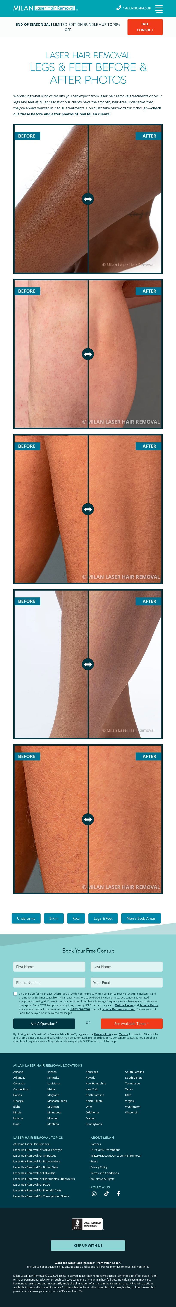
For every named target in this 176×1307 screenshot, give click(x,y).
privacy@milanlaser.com (118, 1009)
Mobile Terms (124, 1005)
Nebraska (92, 1072)
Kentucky (53, 1077)
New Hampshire (96, 1083)
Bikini (53, 918)
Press (94, 1161)
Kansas (52, 1072)
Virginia (130, 1101)
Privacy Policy (149, 1005)
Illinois (17, 1112)
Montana (53, 1124)
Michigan (53, 1107)
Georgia (18, 1101)
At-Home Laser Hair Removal (31, 1144)
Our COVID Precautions (105, 1150)
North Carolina (95, 1095)
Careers (96, 1144)
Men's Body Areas (141, 918)
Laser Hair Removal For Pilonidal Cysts (37, 1190)
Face (76, 918)
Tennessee (132, 1083)
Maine (51, 1089)
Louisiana (53, 1083)
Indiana (18, 1118)
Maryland (53, 1095)
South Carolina (134, 1072)
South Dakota (134, 1077)
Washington (133, 1107)
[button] (158, 9)
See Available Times (131, 1023)
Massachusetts (57, 1101)
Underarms (26, 918)
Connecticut (21, 1089)
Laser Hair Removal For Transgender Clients (41, 1196)
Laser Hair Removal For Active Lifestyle (37, 1150)
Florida (17, 1095)
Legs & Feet (103, 918)
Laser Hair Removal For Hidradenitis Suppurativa (44, 1179)
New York (92, 1089)
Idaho (17, 1107)
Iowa (16, 1124)
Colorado (19, 1083)
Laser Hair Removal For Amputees (34, 1155)
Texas (129, 1089)
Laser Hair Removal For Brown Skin (35, 1167)
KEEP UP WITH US (88, 1245)
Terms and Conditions (105, 1173)
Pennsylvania (94, 1124)
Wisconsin (131, 1112)
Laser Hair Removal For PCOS (31, 1184)
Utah (128, 1095)
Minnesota (54, 1112)
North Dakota (94, 1101)
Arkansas (19, 1077)
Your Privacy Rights (103, 1179)
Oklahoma (92, 1112)
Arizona (18, 1072)
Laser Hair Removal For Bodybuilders (36, 1161)
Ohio (89, 1107)
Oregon (91, 1118)
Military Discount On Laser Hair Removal (116, 1155)
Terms (123, 1034)
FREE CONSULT (145, 27)
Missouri (53, 1118)
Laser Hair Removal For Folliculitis (34, 1173)
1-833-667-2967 (80, 1009)
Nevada (90, 1077)
